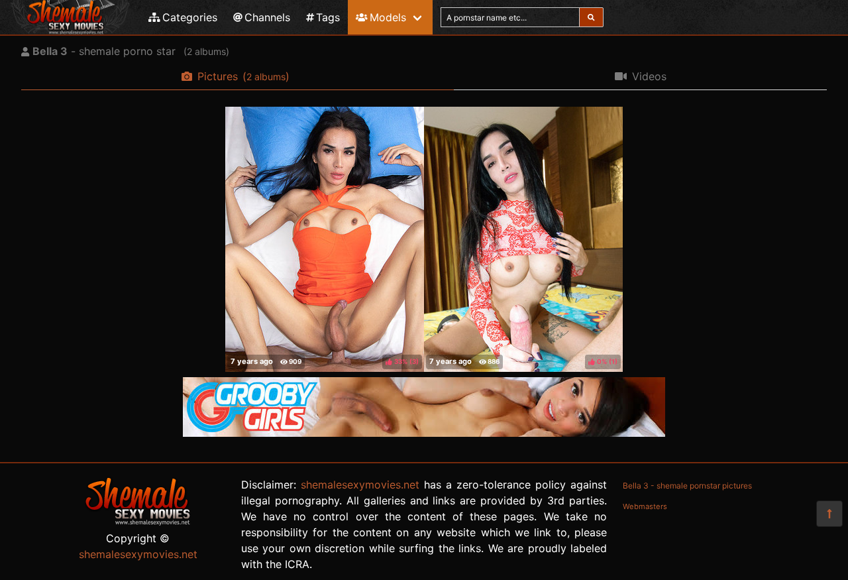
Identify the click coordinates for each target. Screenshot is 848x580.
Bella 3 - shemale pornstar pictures (687, 486)
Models (388, 17)
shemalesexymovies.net (138, 554)
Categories (189, 17)
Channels (267, 17)
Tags (328, 17)
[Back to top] (829, 513)
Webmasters (645, 506)
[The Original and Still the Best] (424, 432)
